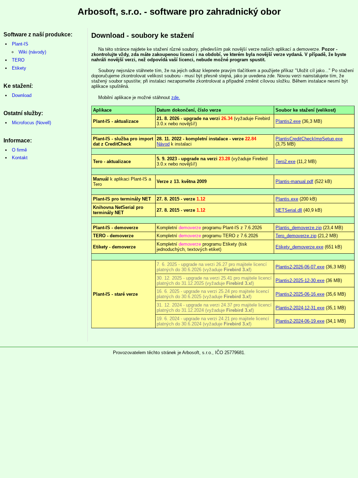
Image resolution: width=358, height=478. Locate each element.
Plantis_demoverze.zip (298, 227)
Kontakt (20, 157)
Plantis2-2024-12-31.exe (299, 307)
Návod (163, 144)
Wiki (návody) (32, 52)
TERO (18, 60)
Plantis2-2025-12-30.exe (299, 280)
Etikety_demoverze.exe (299, 246)
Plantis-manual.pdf (294, 181)
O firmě (19, 150)
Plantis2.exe (288, 121)
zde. (175, 97)
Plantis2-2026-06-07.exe (299, 266)
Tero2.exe (285, 161)
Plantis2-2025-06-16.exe (299, 294)
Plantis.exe (286, 199)
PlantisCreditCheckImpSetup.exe (309, 138)
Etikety (19, 68)
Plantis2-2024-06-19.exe (299, 321)
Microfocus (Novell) (31, 122)
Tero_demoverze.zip (295, 235)
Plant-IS (20, 44)
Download (21, 95)
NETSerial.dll (288, 210)
